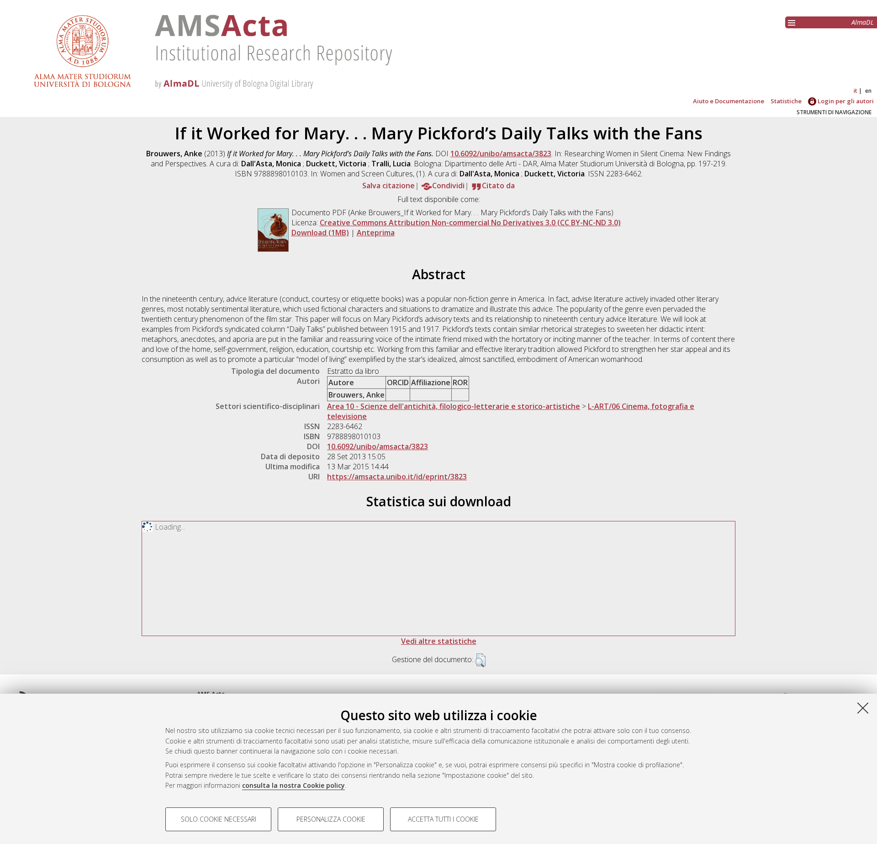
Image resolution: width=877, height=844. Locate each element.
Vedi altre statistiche (438, 641)
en (868, 91)
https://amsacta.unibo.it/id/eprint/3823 (397, 477)
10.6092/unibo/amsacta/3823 (500, 154)
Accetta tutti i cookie (443, 819)
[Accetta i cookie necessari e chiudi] (863, 708)
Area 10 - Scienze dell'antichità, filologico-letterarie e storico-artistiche (453, 406)
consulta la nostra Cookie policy (293, 785)
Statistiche (786, 101)
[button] (480, 660)
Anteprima (376, 233)
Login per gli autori (845, 101)
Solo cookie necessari (218, 819)
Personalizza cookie (330, 819)
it (855, 91)
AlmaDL (862, 22)
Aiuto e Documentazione (728, 101)
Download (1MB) (320, 233)
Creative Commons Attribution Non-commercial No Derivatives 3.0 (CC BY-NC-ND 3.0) (470, 223)
